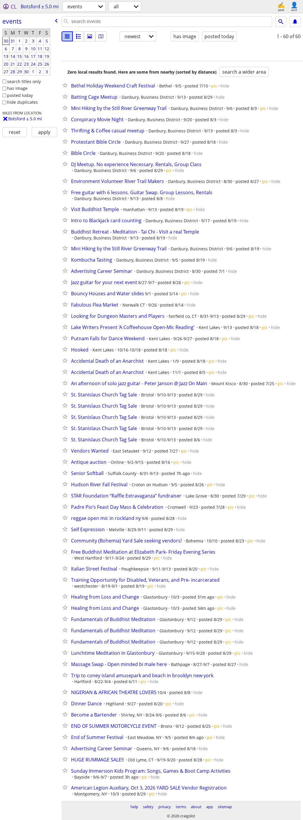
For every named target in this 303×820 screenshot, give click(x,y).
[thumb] (78, 36)
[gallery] (89, 36)
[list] (67, 36)
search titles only (24, 81)
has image (17, 88)
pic (214, 86)
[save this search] (295, 21)
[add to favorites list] (66, 85)
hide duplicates (22, 102)
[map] (101, 36)
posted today (20, 95)
